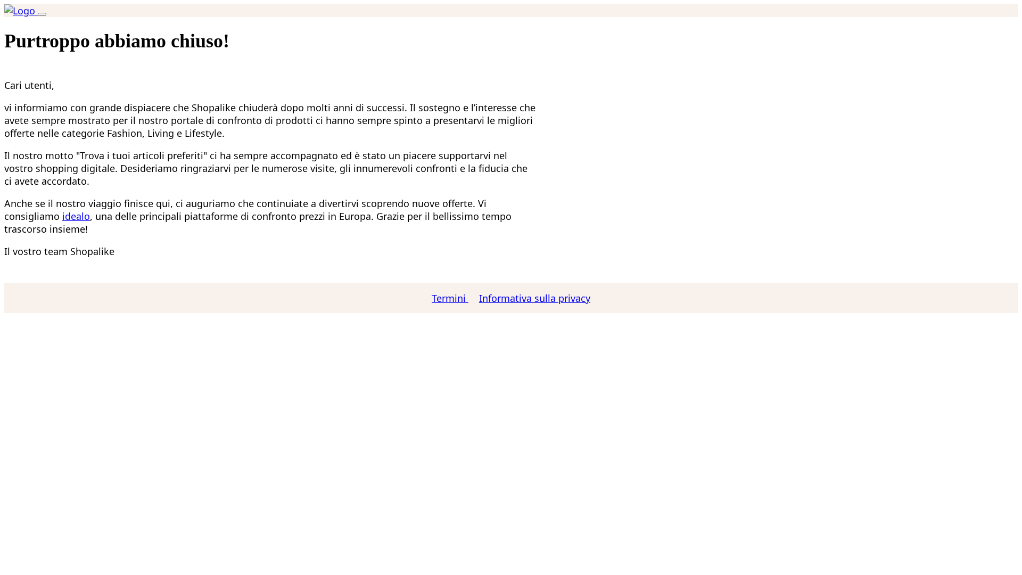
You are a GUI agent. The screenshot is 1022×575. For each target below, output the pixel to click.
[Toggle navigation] (42, 14)
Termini (450, 298)
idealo (76, 216)
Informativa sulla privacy (534, 298)
